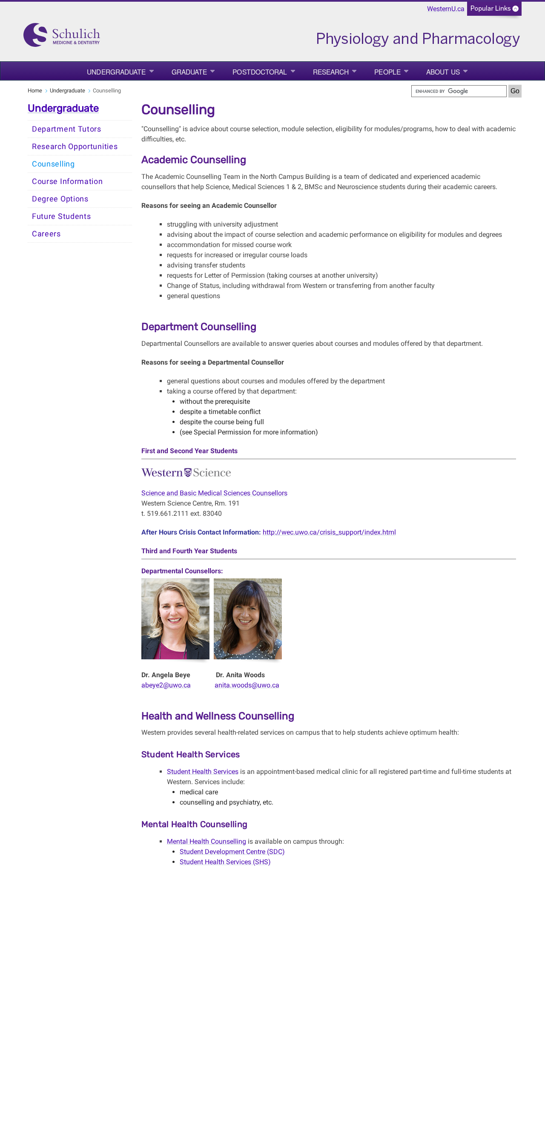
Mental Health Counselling (206, 841)
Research (331, 71)
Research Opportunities (75, 146)
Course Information (67, 181)
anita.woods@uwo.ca (247, 685)
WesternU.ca (446, 9)
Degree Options (60, 199)
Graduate (189, 71)
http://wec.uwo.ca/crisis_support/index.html (329, 532)
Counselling (53, 164)
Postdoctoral (259, 71)
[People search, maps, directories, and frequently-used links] (494, 11)
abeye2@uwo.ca (166, 685)
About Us (443, 71)
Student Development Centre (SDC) (232, 852)
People (387, 71)
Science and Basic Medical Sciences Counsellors (214, 493)
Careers (46, 234)
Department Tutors (66, 129)
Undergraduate (116, 71)
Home (35, 90)
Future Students (61, 216)
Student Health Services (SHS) (225, 862)
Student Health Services (202, 772)
